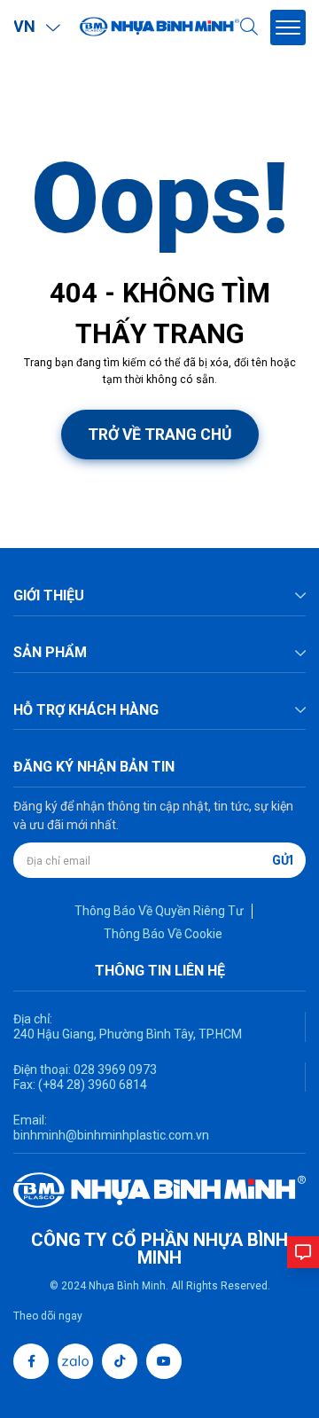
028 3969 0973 (114, 1069)
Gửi (282, 860)
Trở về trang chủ (160, 434)
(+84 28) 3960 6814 (92, 1084)
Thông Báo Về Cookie (163, 934)
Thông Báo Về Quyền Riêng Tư (159, 911)
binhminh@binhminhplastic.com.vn (111, 1135)
